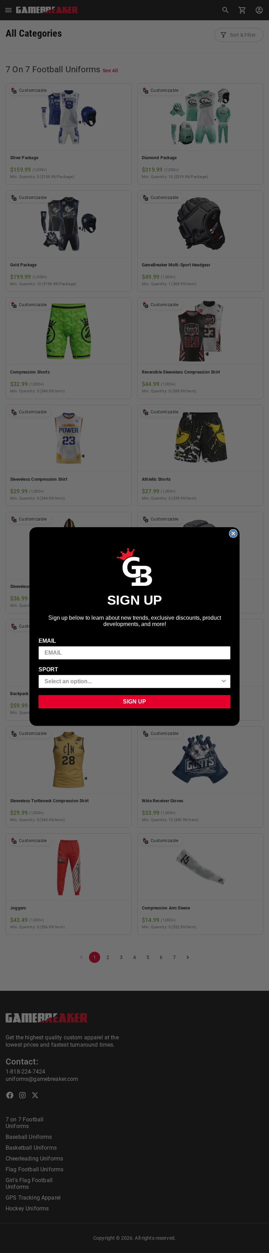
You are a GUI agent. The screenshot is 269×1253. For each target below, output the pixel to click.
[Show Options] (223, 681)
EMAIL (47, 641)
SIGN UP (134, 702)
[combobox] (132, 681)
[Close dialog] (233, 533)
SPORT (48, 669)
